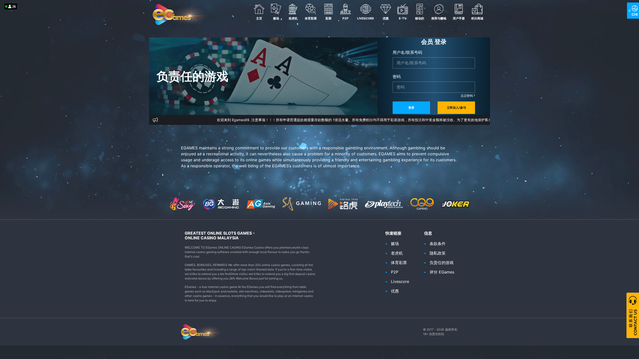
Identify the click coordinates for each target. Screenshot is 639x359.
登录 (411, 107)
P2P (345, 18)
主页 (259, 18)
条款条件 (438, 243)
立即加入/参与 (456, 107)
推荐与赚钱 (438, 18)
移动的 (419, 18)
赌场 (276, 18)
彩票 (328, 18)
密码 (397, 76)
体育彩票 (311, 18)
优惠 (386, 18)
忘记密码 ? (468, 95)
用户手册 (459, 18)
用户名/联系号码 (407, 52)
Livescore (365, 18)
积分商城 (477, 18)
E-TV (402, 18)
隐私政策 (438, 253)
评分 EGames (442, 271)
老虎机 (293, 18)
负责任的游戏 (442, 262)
